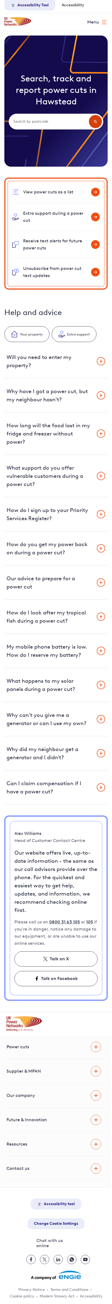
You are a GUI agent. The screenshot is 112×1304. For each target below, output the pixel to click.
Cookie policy (22, 1296)
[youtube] (85, 1259)
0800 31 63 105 (64, 922)
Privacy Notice (31, 1289)
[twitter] (44, 1259)
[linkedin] (58, 1259)
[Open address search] (95, 121)
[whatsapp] (71, 1259)
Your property (31, 334)
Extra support (78, 334)
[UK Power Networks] (17, 22)
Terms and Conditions (69, 1289)
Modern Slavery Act (57, 1296)
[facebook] (31, 1259)
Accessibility (73, 5)
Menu (93, 22)
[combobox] (50, 121)
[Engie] (56, 1275)
